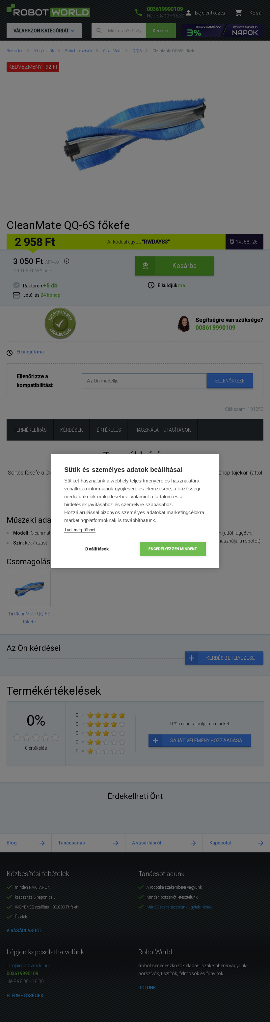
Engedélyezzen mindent (172, 549)
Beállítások (97, 548)
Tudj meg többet (79, 529)
